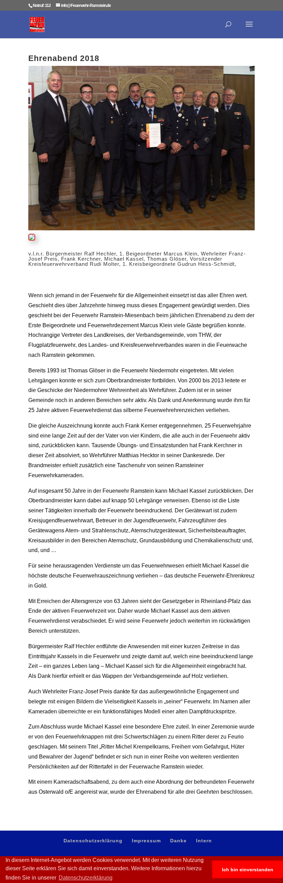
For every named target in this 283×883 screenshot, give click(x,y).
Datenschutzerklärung (93, 840)
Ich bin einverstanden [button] (247, 869)
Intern (204, 840)
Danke (178, 840)
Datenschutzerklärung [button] (86, 878)
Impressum (146, 840)
